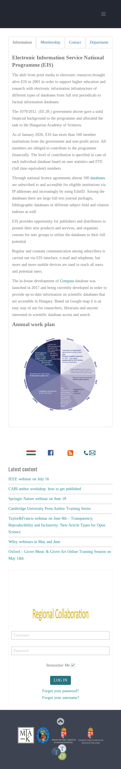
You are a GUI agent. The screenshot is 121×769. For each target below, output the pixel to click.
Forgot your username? (60, 698)
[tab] (22, 42)
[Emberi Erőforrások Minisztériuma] (91, 735)
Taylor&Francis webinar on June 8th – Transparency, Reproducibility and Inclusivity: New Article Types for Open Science (56, 525)
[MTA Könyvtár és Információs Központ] (25, 735)
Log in (60, 680)
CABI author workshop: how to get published (44, 489)
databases (97, 178)
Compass (67, 281)
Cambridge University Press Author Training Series (49, 508)
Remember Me (58, 665)
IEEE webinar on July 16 (28, 479)
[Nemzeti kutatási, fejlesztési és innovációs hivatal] (64, 735)
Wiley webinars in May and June (34, 542)
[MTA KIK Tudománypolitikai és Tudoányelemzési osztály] (59, 752)
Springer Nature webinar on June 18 (37, 499)
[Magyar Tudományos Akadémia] (43, 735)
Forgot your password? (60, 691)
